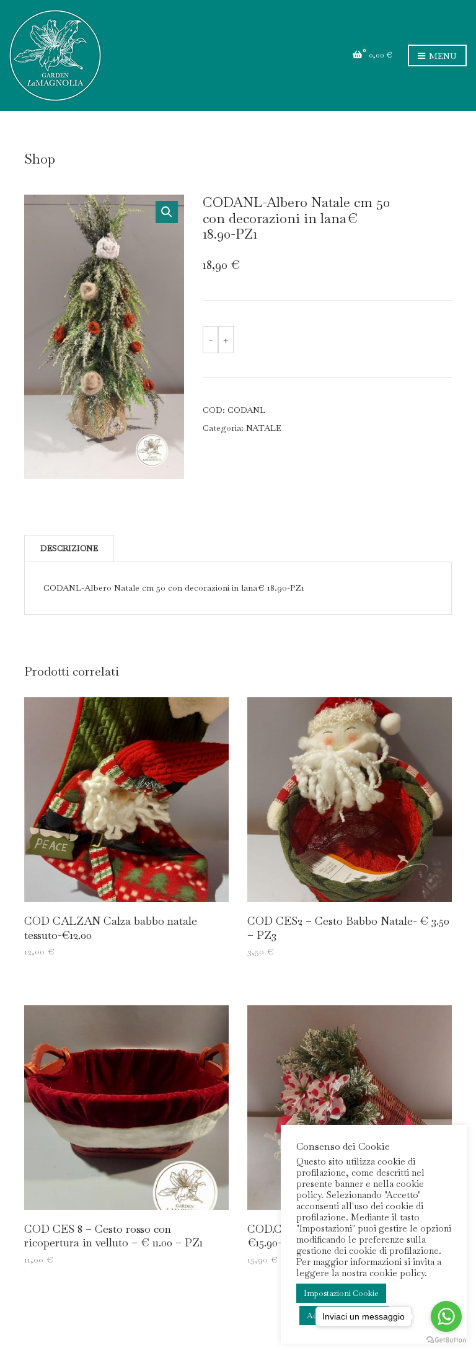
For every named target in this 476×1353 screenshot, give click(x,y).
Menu (441, 55)
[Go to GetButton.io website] (446, 1340)
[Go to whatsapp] (446, 1316)
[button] (167, 212)
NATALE (263, 427)
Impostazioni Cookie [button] (341, 1293)
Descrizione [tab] (69, 548)
